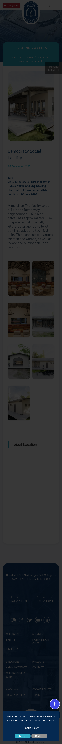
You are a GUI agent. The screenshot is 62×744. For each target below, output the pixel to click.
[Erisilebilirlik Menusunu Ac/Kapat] (55, 704)
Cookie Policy (31, 727)
